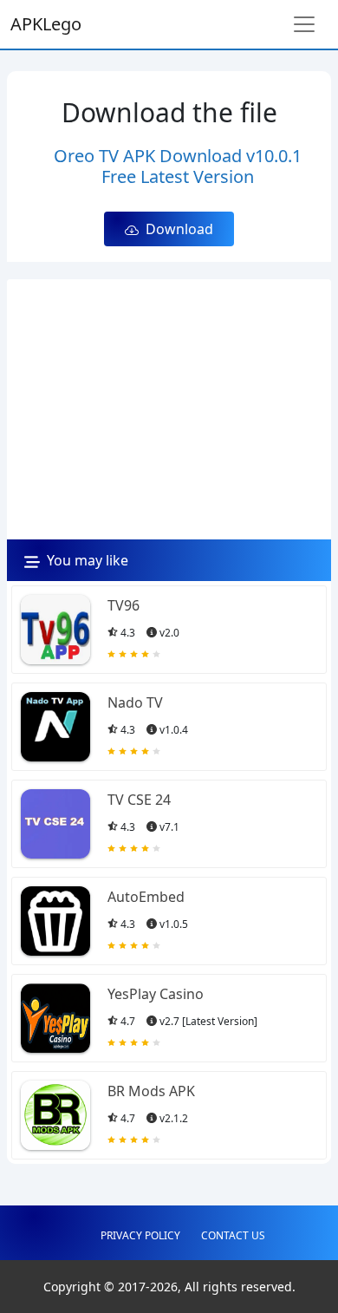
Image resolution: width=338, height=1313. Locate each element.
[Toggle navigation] (304, 24)
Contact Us (233, 1235)
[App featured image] (55, 629)
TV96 (123, 605)
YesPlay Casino (155, 993)
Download (176, 228)
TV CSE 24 (139, 799)
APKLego (45, 24)
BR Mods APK (151, 1091)
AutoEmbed (146, 896)
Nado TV (135, 702)
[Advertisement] (169, 409)
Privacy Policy (140, 1235)
